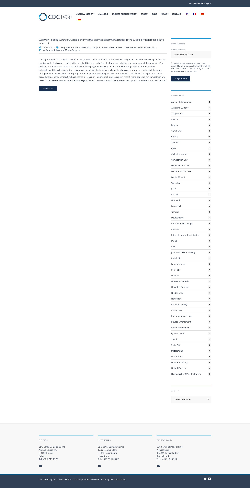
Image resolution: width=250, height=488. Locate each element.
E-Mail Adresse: (178, 49)
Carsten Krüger (52, 50)
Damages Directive (180, 165)
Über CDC (103, 14)
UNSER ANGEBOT (84, 14)
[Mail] (40, 466)
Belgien (175, 125)
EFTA (173, 188)
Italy (173, 246)
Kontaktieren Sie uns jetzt (200, 3)
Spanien (175, 339)
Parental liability (179, 304)
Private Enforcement (181, 321)
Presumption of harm (181, 316)
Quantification (178, 333)
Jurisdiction (176, 258)
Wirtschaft (176, 183)
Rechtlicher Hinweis (90, 479)
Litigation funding (180, 287)
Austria (174, 119)
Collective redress (82, 47)
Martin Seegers (72, 50)
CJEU (173, 148)
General (175, 212)
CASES (143, 14)
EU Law (174, 194)
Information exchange (182, 223)
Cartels (174, 136)
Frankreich (176, 206)
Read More (48, 88)
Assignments (66, 47)
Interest (175, 229)
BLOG (154, 14)
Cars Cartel (176, 130)
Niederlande (177, 293)
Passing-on (176, 310)
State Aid (175, 345)
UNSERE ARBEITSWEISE (124, 14)
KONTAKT (176, 14)
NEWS (164, 14)
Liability (175, 275)
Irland (174, 240)
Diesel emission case (119, 47)
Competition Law (100, 47)
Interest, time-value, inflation (185, 235)
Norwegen (176, 298)
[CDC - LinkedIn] (205, 478)
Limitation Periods (180, 281)
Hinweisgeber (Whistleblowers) (186, 374)
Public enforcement (180, 327)
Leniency (175, 269)
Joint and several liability (183, 252)
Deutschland (136, 47)
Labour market (178, 264)
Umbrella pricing (179, 362)
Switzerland (149, 47)
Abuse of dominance (181, 102)
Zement (175, 142)
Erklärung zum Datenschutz (113, 479)
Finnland (175, 200)
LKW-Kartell (177, 356)
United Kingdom (179, 368)
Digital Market (178, 177)
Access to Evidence (180, 107)
